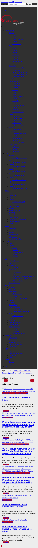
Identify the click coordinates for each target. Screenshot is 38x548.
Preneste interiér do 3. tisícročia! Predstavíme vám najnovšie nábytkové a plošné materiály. (18, 480)
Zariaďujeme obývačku (19, 158)
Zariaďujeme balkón (18, 184)
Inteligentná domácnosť (19, 72)
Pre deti (11, 114)
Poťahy (14, 98)
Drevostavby (13, 291)
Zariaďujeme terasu (18, 175)
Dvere (10, 193)
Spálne (11, 224)
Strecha (11, 318)
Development (9, 335)
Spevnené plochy (17, 252)
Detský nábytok (17, 120)
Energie (11, 300)
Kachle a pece (17, 272)
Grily (13, 131)
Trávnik (14, 254)
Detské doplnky (17, 116)
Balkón (14, 48)
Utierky (14, 107)
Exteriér (7, 241)
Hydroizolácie (13, 305)
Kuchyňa (15, 57)
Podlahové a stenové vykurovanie (23, 276)
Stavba (7, 285)
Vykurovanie (12, 270)
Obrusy (14, 94)
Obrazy (14, 92)
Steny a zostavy (17, 39)
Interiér (7, 191)
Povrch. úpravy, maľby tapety (18, 219)
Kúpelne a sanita (14, 206)
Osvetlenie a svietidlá (15, 215)
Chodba (14, 50)
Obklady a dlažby (14, 210)
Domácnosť (12, 66)
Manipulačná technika (15, 353)
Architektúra (12, 287)
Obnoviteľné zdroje (15, 342)
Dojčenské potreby (18, 125)
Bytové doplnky (13, 81)
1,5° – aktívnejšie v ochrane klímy (16, 398)
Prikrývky (15, 103)
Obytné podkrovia (14, 307)
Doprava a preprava (15, 351)
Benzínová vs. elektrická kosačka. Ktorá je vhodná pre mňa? (17, 528)
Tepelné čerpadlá (17, 281)
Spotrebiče (15, 204)
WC (13, 63)
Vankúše (15, 109)
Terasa (11, 173)
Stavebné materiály (15, 239)
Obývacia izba (17, 61)
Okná (10, 313)
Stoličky (15, 41)
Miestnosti (12, 46)
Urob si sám (12, 320)
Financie (11, 302)
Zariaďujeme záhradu (19, 180)
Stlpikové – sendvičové (19, 298)
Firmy (10, 364)
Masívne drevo (17, 294)
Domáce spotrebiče (18, 68)
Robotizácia (12, 355)
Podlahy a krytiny (14, 217)
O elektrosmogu (14, 234)
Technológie (12, 265)
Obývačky (12, 213)
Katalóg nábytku (10, 30)
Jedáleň (14, 52)
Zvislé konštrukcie (14, 327)
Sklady (11, 357)
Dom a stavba (16, 129)
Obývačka (12, 155)
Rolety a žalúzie (17, 316)
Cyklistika (15, 147)
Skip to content (17, 2)
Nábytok (11, 33)
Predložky (15, 101)
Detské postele (17, 118)
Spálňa (11, 169)
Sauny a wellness (14, 221)
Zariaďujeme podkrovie (19, 188)
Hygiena (11, 232)
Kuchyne (11, 199)
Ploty (10, 243)
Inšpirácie (8, 153)
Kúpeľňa (15, 59)
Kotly (14, 274)
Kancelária (15, 55)
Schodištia (15, 331)
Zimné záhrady (13, 324)
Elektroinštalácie (14, 261)
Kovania (15, 90)
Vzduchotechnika (14, 283)
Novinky (13, 444)
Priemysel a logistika (15, 344)
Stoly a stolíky (16, 44)
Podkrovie (12, 186)
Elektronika (16, 70)
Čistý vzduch (13, 228)
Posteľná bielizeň (17, 96)
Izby (10, 197)
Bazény (14, 248)
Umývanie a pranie (18, 77)
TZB (6, 259)
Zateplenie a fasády (18, 333)
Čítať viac (6, 411)
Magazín (11, 362)
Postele (14, 35)
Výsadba (15, 256)
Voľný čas (15, 151)
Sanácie (15, 267)
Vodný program (17, 138)
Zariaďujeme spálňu (18, 171)
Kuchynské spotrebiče (19, 74)
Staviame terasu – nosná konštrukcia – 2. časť (14, 505)
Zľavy (6, 366)
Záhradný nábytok (18, 142)
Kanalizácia (12, 263)
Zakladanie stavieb (14, 322)
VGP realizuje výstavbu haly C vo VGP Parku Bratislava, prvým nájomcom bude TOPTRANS (19, 451)
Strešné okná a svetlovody (20, 311)
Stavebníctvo (13, 346)
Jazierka (15, 250)
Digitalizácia (12, 289)
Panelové (15, 296)
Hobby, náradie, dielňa (19, 134)
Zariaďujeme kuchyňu (19, 162)
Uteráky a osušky (18, 105)
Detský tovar (16, 123)
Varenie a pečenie (18, 79)
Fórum (7, 360)
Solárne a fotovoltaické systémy (22, 278)
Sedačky (15, 37)
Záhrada (11, 127)
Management (13, 340)
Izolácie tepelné (17, 309)
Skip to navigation (6, 2)
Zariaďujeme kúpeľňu (19, 166)
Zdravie (7, 226)
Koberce (15, 88)
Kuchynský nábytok (18, 202)
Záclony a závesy (18, 112)
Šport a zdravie (13, 145)
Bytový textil (16, 85)
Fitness (14, 149)
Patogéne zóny (13, 237)
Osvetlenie (15, 136)
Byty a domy (13, 338)
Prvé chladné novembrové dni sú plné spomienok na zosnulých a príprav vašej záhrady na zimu (18, 424)
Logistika (7, 349)
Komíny (14, 329)
